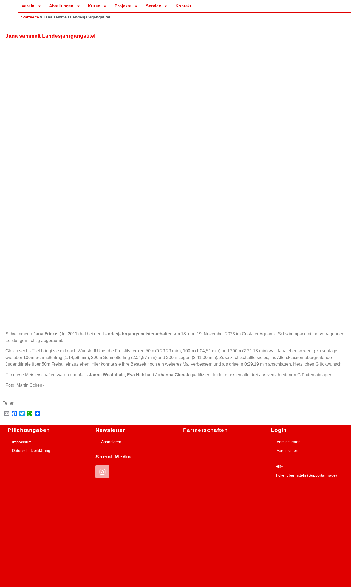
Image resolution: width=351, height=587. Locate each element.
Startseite (30, 17)
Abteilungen (61, 6)
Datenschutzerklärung (31, 450)
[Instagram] (102, 471)
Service (153, 6)
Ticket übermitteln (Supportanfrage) (306, 475)
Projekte (123, 6)
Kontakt (183, 6)
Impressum (22, 442)
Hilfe (279, 466)
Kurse (94, 6)
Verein (28, 6)
